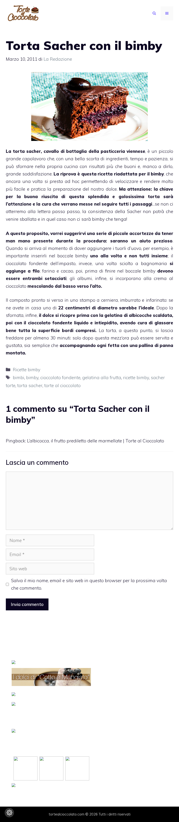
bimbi (18, 377)
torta (154, 196)
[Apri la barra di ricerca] (154, 13)
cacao (67, 271)
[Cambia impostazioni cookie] (9, 812)
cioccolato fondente (60, 377)
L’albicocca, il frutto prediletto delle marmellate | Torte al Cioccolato (95, 441)
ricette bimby (136, 377)
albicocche (140, 315)
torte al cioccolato (62, 385)
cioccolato (16, 286)
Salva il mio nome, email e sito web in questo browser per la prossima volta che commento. (89, 584)
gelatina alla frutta (101, 377)
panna (166, 345)
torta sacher (29, 385)
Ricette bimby (26, 369)
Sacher (134, 211)
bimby (157, 174)
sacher (33, 151)
